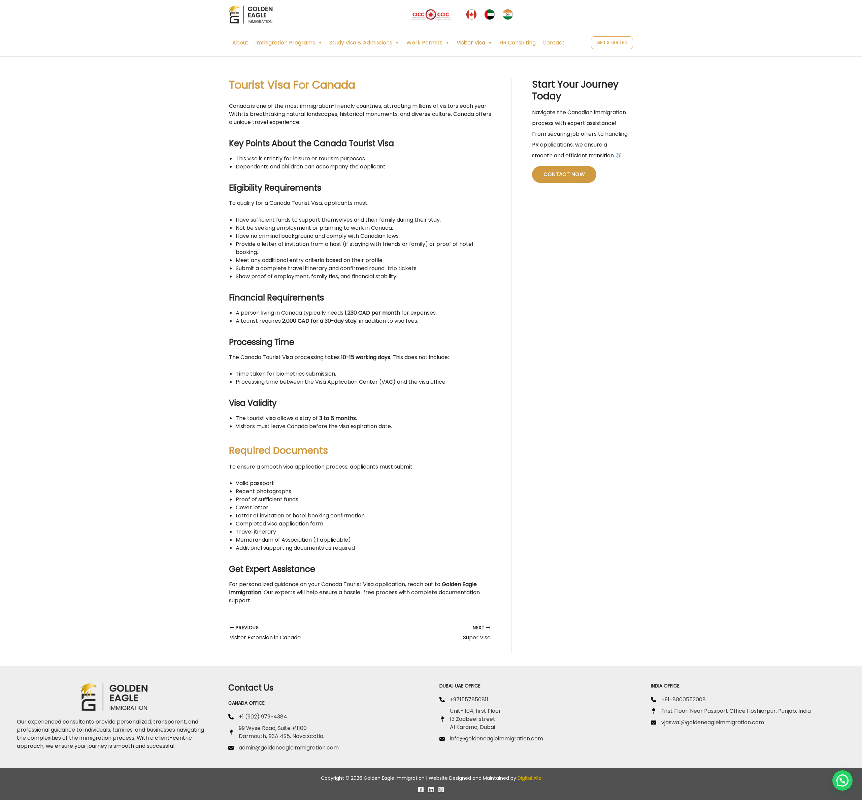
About (240, 42)
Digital (525, 778)
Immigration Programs (285, 42)
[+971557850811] (463, 700)
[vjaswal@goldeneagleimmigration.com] (707, 722)
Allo (537, 778)
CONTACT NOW (564, 174)
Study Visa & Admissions (360, 42)
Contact (553, 42)
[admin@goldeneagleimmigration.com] (283, 748)
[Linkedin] (431, 790)
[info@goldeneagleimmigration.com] (491, 739)
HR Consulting (517, 42)
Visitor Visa (471, 42)
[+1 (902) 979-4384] (257, 717)
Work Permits (424, 42)
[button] (612, 42)
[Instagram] (441, 790)
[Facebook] (421, 790)
